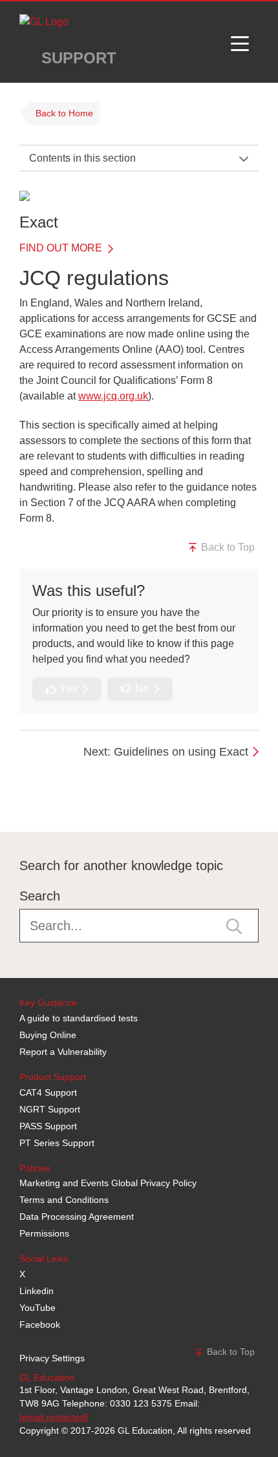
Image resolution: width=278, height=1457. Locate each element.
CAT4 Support (48, 1092)
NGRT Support (49, 1109)
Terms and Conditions (64, 1200)
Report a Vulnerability (63, 1052)
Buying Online (47, 1035)
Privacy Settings (52, 1358)
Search (39, 896)
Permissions (44, 1233)
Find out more (62, 247)
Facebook (39, 1324)
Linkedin (36, 1291)
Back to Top (226, 547)
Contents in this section (82, 158)
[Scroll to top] (16, 803)
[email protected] (53, 1417)
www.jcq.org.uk (113, 395)
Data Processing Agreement (76, 1216)
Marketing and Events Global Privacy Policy (108, 1183)
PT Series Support (56, 1143)
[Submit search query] (234, 925)
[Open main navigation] (240, 42)
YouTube (37, 1308)
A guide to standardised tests (78, 1018)
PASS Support (48, 1126)
